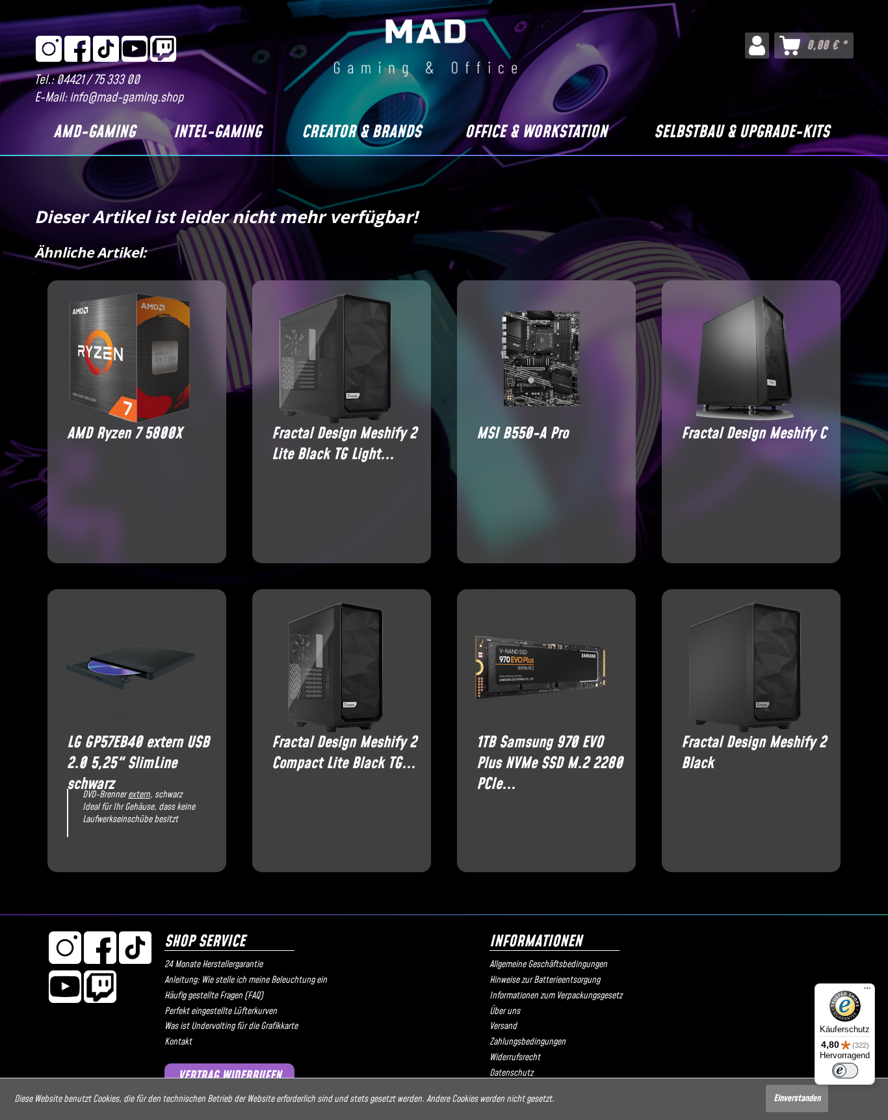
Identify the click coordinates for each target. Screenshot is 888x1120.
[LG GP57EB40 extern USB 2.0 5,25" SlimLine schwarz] (130, 667)
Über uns (505, 1011)
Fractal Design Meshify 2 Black (753, 753)
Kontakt (178, 1041)
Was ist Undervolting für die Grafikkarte (231, 1026)
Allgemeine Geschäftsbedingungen (548, 964)
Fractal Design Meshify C (753, 434)
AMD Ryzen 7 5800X (124, 434)
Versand (503, 1026)
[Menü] (867, 991)
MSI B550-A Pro (522, 434)
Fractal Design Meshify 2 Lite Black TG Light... (344, 444)
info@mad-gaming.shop (126, 98)
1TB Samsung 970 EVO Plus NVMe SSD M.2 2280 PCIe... (550, 753)
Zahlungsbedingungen (528, 1041)
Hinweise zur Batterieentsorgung (545, 980)
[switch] (845, 1070)
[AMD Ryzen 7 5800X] (130, 358)
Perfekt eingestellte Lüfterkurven (220, 1011)
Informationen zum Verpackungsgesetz (556, 995)
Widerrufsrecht (515, 1057)
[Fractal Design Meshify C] (744, 358)
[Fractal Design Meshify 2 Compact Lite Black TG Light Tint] (335, 667)
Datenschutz (511, 1073)
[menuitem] (757, 46)
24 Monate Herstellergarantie (213, 964)
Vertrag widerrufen (229, 1076)
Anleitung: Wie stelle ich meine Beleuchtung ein (245, 980)
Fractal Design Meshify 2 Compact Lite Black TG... (344, 753)
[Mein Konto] (757, 46)
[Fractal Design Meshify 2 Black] (744, 667)
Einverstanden (797, 1098)
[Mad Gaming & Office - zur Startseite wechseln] (425, 48)
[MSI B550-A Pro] (540, 358)
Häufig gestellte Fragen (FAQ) (213, 995)
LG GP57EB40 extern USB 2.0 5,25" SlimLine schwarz (138, 753)
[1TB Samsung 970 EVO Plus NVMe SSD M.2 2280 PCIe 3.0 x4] (540, 667)
